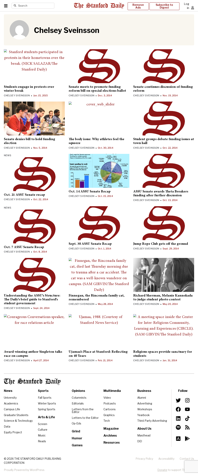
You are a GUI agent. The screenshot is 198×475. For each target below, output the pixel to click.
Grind (76, 431)
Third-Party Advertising (152, 420)
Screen (42, 424)
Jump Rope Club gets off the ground (160, 244)
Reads (42, 441)
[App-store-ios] (178, 438)
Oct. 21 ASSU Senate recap (24, 195)
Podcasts (109, 403)
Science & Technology (18, 420)
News (7, 155)
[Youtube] (187, 409)
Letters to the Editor (85, 417)
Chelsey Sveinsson (17, 95)
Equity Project (13, 432)
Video (107, 397)
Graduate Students (16, 415)
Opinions (78, 391)
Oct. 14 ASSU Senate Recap (90, 191)
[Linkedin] (178, 418)
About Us (144, 428)
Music (42, 435)
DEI (139, 441)
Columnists (79, 397)
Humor (77, 438)
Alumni (141, 397)
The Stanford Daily (32, 381)
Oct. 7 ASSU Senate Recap (24, 247)
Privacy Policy (144, 458)
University (10, 397)
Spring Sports (46, 409)
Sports (43, 391)
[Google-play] (187, 438)
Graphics (109, 415)
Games (77, 445)
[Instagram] (187, 400)
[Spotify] (178, 427)
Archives (110, 435)
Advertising (144, 403)
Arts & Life (46, 417)
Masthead (143, 435)
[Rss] (187, 427)
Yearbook (143, 415)
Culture (42, 429)
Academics (11, 403)
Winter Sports (47, 403)
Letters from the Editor (83, 411)
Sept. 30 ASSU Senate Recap (90, 244)
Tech (106, 420)
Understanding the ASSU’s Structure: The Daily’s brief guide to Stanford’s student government (32, 299)
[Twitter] (178, 400)
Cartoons (109, 409)
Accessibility (166, 458)
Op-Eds (76, 423)
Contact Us (187, 458)
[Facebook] (178, 409)
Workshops (144, 409)
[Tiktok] (187, 418)
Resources (111, 442)
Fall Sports (44, 397)
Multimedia (112, 391)
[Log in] (192, 7)
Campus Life (12, 409)
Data (7, 426)
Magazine (111, 428)
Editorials (78, 403)
